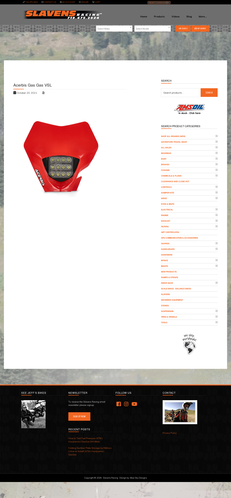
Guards (165, 243)
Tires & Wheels (169, 316)
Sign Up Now (79, 416)
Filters (165, 226)
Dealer (84, 2)
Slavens (165, 294)
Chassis (165, 170)
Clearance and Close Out (175, 181)
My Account (68, 2)
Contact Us (50, 2)
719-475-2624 (31, 2)
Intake (164, 260)
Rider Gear (167, 283)
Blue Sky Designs (138, 478)
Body (163, 158)
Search (184, 28)
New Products (169, 271)
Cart (97, 2)
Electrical (167, 209)
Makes (164, 266)
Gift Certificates (170, 232)
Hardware (166, 254)
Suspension (167, 311)
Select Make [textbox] (103, 28)
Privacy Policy (170, 433)
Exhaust (165, 220)
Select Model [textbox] (142, 28)
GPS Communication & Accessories (179, 237)
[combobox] (114, 28)
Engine (164, 215)
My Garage (201, 28)
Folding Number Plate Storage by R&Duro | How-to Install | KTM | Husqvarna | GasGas (90, 451)
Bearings (166, 153)
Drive (164, 198)
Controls (166, 187)
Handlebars (168, 249)
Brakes (165, 164)
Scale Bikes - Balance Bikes (176, 288)
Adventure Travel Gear (174, 141)
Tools (164, 322)
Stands (165, 305)
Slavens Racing (62, 14)
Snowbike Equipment (172, 299)
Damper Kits (167, 192)
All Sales (166, 147)
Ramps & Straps (169, 277)
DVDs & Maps (167, 204)
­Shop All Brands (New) (173, 136)
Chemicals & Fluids (171, 175)
